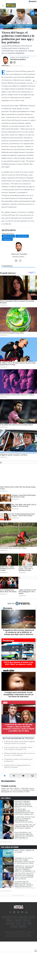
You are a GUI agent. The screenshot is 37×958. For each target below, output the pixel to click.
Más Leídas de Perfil (10, 847)
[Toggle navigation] (3, 5)
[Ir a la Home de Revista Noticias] (10, 5)
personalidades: (8, 234)
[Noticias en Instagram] (10, 912)
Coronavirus (7, 239)
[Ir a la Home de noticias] (18, 907)
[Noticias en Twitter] (18, 912)
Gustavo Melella (22, 236)
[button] (33, 81)
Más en (10, 603)
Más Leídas (5, 798)
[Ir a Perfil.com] (33, 1)
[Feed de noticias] (22, 912)
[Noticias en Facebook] (14, 912)
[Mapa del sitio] (26, 912)
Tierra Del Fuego (8, 236)
